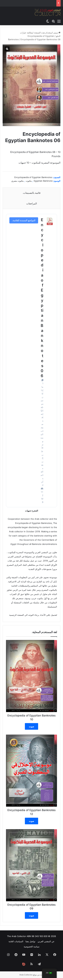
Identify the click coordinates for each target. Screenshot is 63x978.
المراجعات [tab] (31, 203)
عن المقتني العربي (46, 941)
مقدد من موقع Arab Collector (31, 974)
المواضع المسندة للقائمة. (23, 220)
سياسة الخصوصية (31, 946)
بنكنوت (29, 181)
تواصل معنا (30, 941)
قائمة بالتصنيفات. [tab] (31, 192)
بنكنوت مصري (17, 181)
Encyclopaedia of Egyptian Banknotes (33, 177)
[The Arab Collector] (48, 12)
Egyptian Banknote (43, 181)
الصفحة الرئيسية (16, 615)
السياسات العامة (16, 941)
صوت (31, 726)
